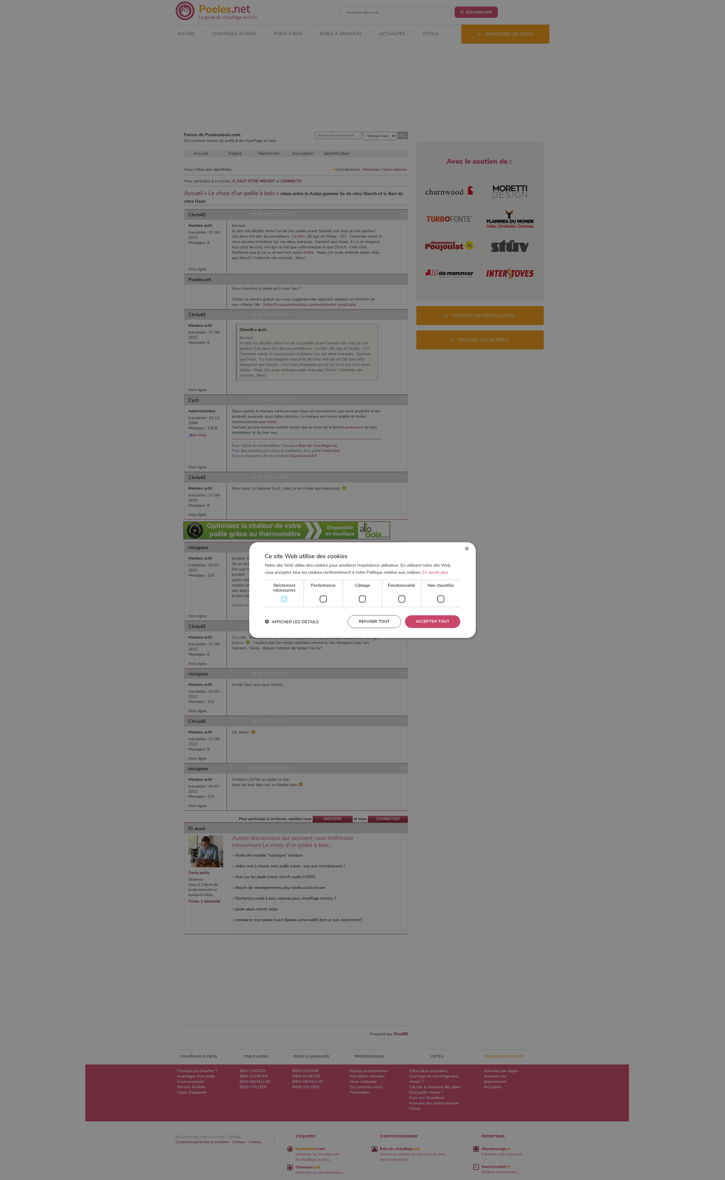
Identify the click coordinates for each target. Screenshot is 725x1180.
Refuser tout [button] (374, 621)
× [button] (466, 549)
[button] (292, 621)
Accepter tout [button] (432, 621)
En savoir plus (435, 572)
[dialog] (362, 590)
